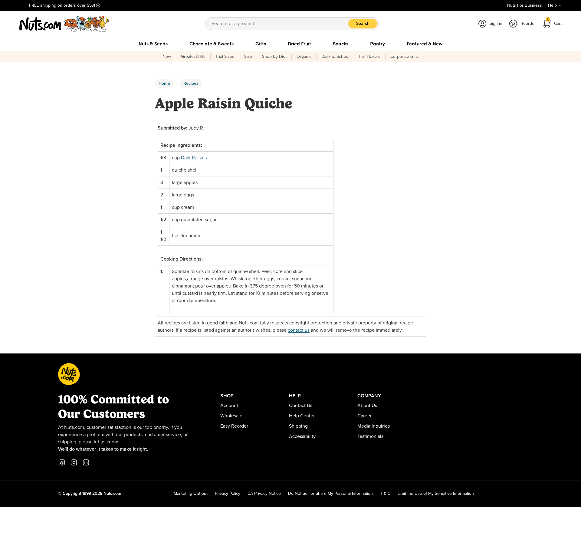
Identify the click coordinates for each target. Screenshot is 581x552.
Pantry (377, 44)
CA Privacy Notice (264, 493)
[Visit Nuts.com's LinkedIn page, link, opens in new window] (86, 462)
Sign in (496, 23)
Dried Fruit (299, 44)
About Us (367, 405)
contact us (299, 330)
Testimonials (370, 436)
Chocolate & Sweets (211, 44)
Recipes (191, 83)
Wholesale (231, 415)
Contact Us (300, 405)
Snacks (340, 44)
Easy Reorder (234, 426)
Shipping (298, 426)
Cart (554, 22)
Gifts (260, 44)
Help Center (302, 415)
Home (164, 83)
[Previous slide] (20, 5)
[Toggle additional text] (98, 5)
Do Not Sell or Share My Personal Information (330, 493)
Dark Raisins (194, 157)
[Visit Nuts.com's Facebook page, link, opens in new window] (61, 462)
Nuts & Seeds (153, 44)
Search (362, 23)
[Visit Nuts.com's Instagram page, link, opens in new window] (73, 462)
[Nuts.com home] (64, 23)
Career (364, 415)
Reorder (528, 23)
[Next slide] (25, 5)
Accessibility (302, 436)
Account (229, 405)
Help (552, 5)
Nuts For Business (524, 5)
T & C (385, 493)
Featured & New (424, 44)
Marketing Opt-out (191, 493)
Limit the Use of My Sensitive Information (436, 493)
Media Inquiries (373, 426)
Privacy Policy (227, 493)
